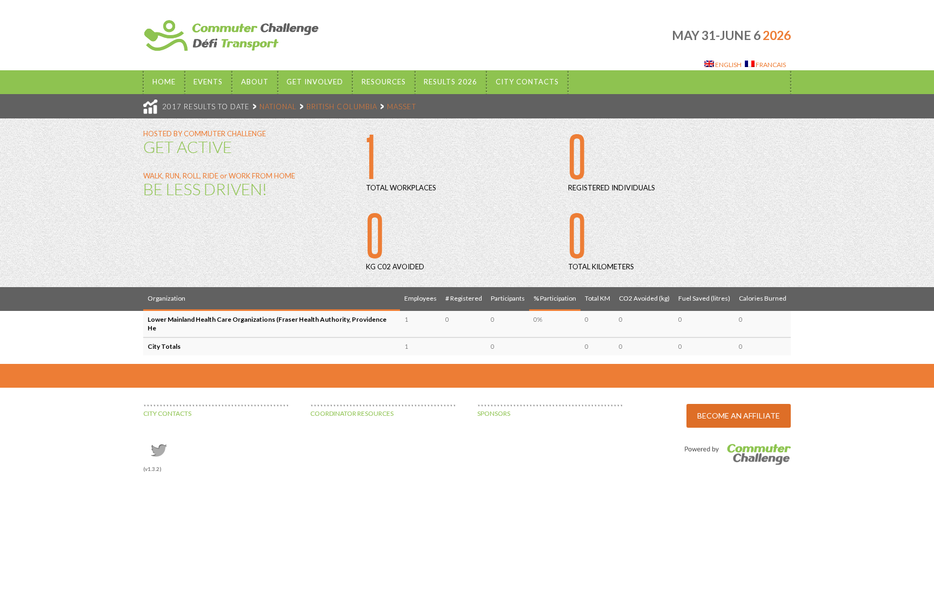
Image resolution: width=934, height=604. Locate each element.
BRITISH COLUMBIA (341, 106)
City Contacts (527, 81)
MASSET (401, 106)
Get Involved (314, 81)
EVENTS (208, 81)
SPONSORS (493, 413)
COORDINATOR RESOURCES (351, 413)
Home (164, 81)
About (255, 81)
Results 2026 (450, 81)
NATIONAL (278, 106)
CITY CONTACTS (167, 413)
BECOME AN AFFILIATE (738, 415)
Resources (384, 81)
